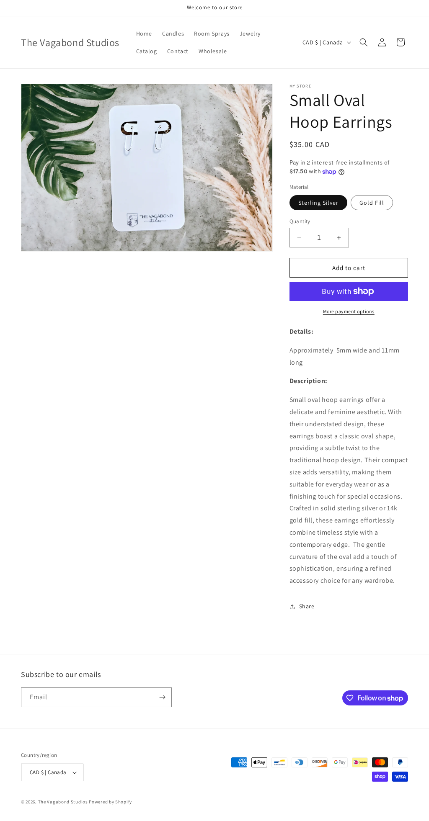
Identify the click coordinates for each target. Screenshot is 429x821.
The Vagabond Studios (63, 802)
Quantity (299, 221)
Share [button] (307, 606)
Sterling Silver (318, 202)
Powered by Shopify (110, 802)
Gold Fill (371, 202)
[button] (363, 42)
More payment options (349, 311)
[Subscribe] (162, 697)
